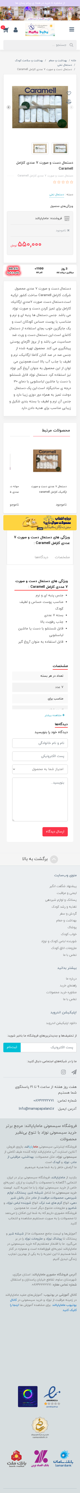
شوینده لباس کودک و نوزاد (59, 941)
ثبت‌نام (12, 1047)
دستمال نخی (56, 194)
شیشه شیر (35, 1193)
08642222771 (43, 1100)
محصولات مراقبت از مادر (47, 1198)
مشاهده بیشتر (53, 715)
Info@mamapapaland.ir (36, 1108)
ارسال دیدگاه (55, 831)
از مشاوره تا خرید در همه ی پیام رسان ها (40, 3)
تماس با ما (70, 955)
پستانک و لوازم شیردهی (61, 900)
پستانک (20, 1193)
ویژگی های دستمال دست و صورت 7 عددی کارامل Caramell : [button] (42, 540)
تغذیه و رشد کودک (64, 907)
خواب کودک (69, 934)
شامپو (72, 1208)
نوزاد (66, 1162)
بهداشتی (28, 1157)
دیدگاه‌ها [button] (41, 557)
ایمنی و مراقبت (67, 893)
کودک (56, 1162)
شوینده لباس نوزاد (19, 1203)
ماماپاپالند (58, 1177)
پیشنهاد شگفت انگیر (63, 886)
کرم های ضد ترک (51, 1203)
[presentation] (71, 107)
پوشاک (72, 927)
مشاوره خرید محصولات (61, 992)
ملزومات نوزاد (34, 1239)
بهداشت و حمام (66, 920)
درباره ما (71, 979)
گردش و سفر (68, 914)
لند (31, 1147)
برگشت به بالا (35, 859)
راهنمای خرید (68, 985)
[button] (8, 29)
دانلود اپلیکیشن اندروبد (61, 1023)
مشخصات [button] (62, 557)
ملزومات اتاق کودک (64, 948)
